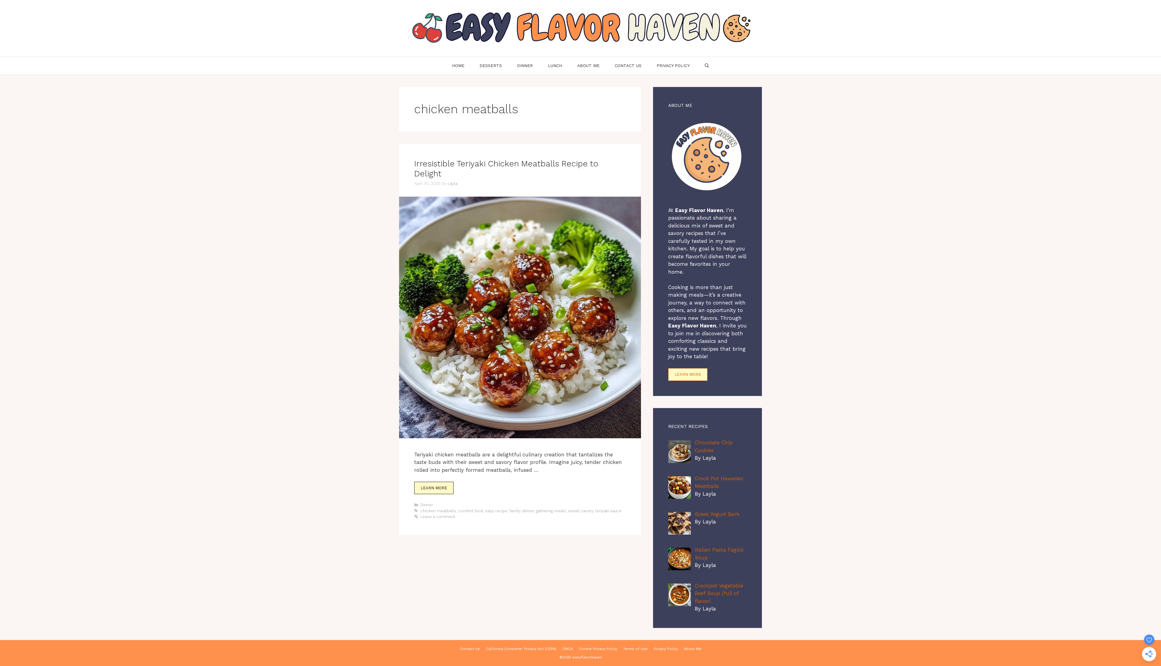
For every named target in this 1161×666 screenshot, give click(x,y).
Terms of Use (635, 649)
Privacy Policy (673, 65)
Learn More (434, 488)
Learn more (688, 374)
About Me (588, 65)
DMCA (567, 649)
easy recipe (496, 511)
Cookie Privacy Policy (598, 649)
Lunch (555, 65)
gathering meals (551, 511)
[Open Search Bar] (707, 65)
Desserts (491, 65)
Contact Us (628, 65)
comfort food (470, 511)
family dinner (521, 511)
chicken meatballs (438, 511)
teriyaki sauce (608, 511)
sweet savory (580, 511)
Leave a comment (438, 516)
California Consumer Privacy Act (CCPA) (521, 649)
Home (458, 65)
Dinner (525, 65)
